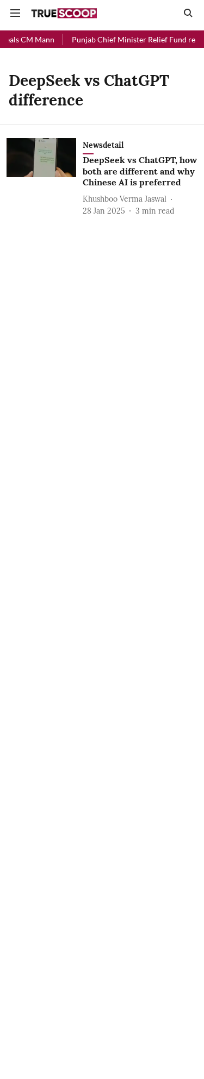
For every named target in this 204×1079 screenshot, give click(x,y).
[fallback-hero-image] (45, 177)
